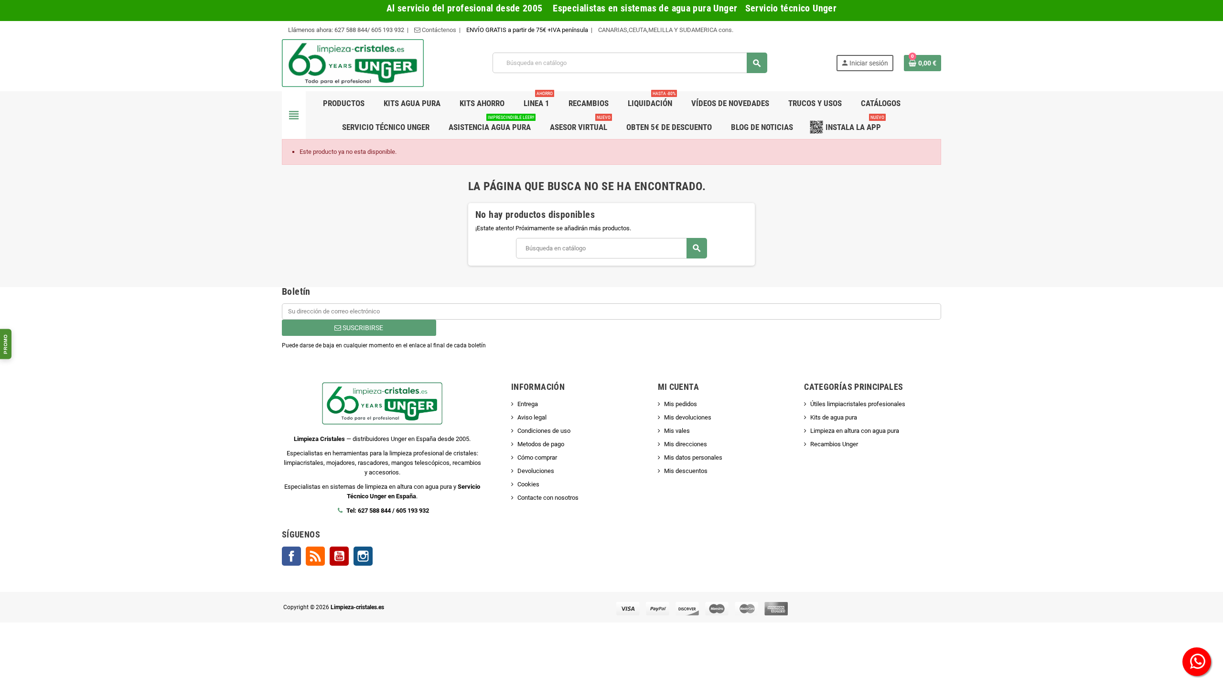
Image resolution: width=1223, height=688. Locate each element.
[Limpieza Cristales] (353, 62)
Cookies (528, 484)
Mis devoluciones (687, 417)
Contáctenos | (440, 29)
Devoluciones (535, 470)
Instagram (363, 556)
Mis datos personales (693, 457)
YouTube (339, 556)
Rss (315, 556)
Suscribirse (362, 328)
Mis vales (677, 430)
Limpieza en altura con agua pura (854, 430)
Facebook (291, 556)
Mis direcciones (685, 444)
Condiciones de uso (543, 430)
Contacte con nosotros (548, 497)
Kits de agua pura (833, 417)
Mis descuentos (686, 470)
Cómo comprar (537, 457)
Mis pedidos (680, 404)
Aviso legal (532, 417)
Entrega (527, 404)
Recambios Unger (834, 444)
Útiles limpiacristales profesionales (857, 404)
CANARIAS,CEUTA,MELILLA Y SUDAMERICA (658, 29)
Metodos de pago (540, 444)
